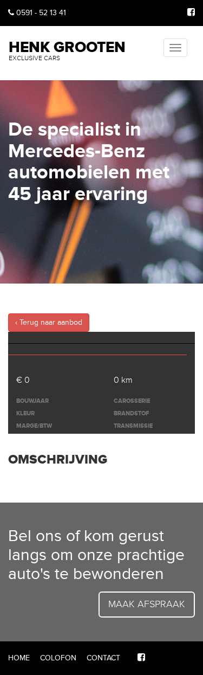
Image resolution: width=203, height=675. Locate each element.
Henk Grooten (67, 49)
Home (19, 658)
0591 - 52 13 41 (40, 12)
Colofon (58, 658)
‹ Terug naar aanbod (48, 322)
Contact (103, 658)
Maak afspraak (146, 604)
